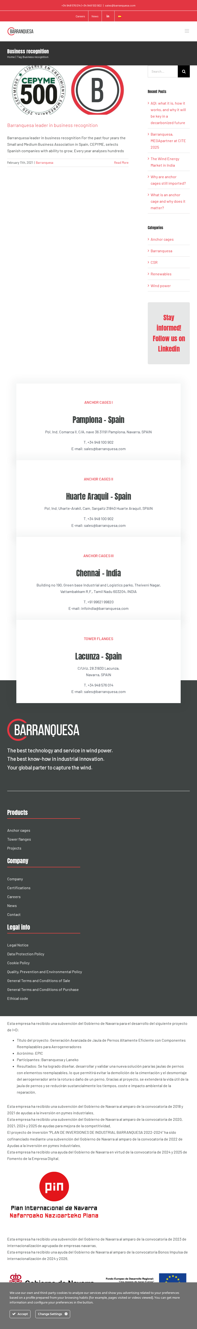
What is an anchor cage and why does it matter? (168, 201)
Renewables (161, 273)
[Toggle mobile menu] (187, 30)
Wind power (161, 285)
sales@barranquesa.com (120, 5)
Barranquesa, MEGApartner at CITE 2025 (168, 140)
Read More (121, 162)
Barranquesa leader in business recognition (52, 125)
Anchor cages (162, 239)
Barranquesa (44, 162)
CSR (154, 262)
